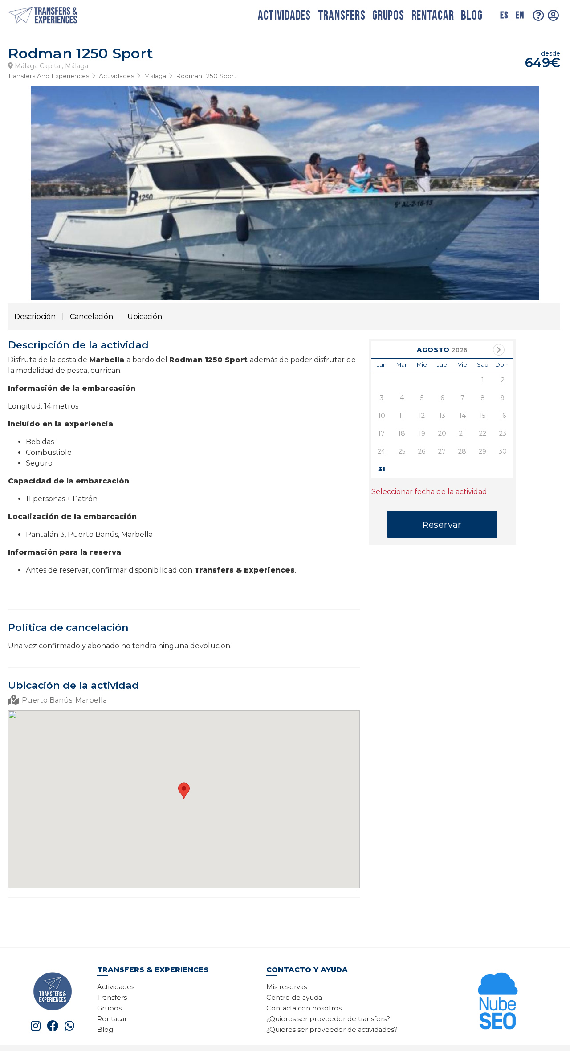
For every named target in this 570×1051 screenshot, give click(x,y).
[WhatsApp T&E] (69, 1026)
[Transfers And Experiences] (52, 16)
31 (381, 469)
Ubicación (144, 316)
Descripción (35, 316)
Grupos (388, 16)
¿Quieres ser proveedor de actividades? (332, 1030)
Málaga (155, 75)
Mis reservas (286, 987)
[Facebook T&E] (52, 1026)
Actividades (284, 16)
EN (520, 15)
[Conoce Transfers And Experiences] (52, 990)
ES (504, 15)
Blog (471, 16)
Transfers (341, 16)
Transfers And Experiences (48, 75)
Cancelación (91, 316)
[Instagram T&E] (36, 1026)
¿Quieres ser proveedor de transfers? (328, 1019)
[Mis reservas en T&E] (553, 15)
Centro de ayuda (294, 998)
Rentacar (432, 16)
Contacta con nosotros (304, 1008)
